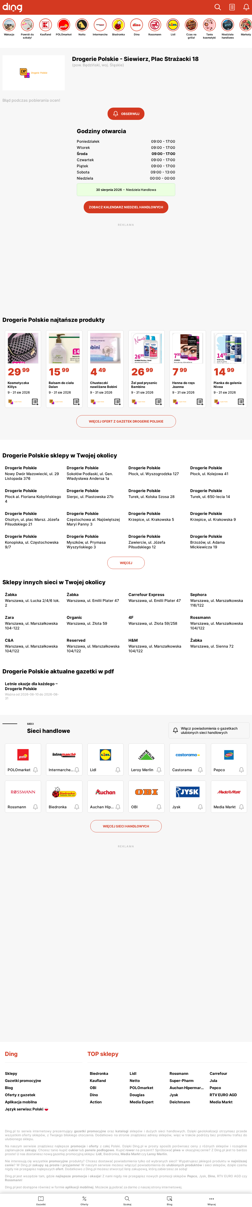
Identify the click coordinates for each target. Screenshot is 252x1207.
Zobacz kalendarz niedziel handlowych (126, 207)
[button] (218, 7)
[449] (105, 348)
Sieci (30, 723)
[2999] (23, 348)
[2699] (146, 348)
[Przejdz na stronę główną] (13, 8)
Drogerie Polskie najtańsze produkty (53, 319)
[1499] (229, 348)
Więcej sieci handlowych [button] (126, 826)
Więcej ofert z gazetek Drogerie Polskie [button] (126, 421)
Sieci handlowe (48, 730)
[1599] (64, 348)
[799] (187, 348)
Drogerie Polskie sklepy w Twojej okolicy (59, 455)
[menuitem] (41, 1200)
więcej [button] (126, 563)
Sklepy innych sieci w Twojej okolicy (54, 582)
